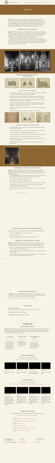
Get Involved (38, 2)
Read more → (40, 309)
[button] (48, 369)
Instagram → (38, 441)
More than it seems (21, 423)
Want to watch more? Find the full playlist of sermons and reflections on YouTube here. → (27, 384)
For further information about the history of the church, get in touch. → (22, 298)
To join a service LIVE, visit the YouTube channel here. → (27, 359)
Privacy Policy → (23, 442)
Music (32, 2)
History (26, 2)
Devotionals (42, 2)
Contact (46, 2)
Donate (49, 2)
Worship (29, 2)
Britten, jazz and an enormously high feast (26, 421)
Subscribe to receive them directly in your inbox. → (27, 415)
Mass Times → (23, 441)
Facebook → (38, 442)
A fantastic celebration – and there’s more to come (28, 418)
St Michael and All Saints (13, 2)
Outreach (34, 2)
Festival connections (22, 425)
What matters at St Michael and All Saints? (26, 428)
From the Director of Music (23, 430)
